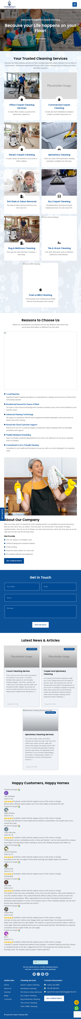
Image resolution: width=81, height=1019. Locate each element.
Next (70, 41)
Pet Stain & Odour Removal (31, 992)
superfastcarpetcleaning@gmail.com (61, 992)
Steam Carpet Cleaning (29, 985)
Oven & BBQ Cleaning (28, 1006)
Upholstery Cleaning (28, 988)
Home (6, 985)
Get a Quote (2, 514)
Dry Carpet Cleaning (28, 995)
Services (7, 992)
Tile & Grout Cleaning (28, 1003)
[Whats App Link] (76, 1008)
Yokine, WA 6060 (53, 985)
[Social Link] (34, 974)
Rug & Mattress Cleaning (30, 999)
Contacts (8, 999)
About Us (7, 988)
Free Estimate (41, 39)
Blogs (6, 995)
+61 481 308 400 (53, 988)
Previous (63, 41)
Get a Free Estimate (14, 561)
